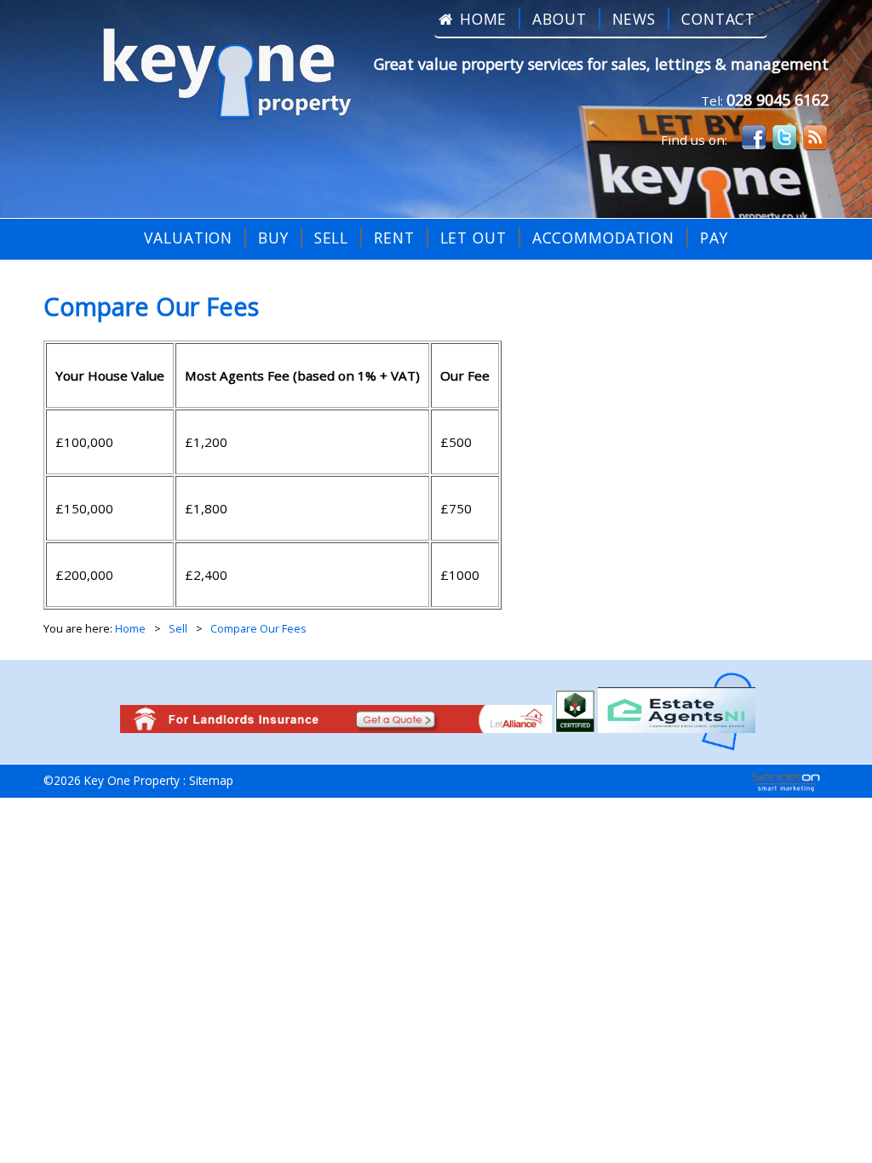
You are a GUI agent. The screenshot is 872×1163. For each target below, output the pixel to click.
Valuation (188, 237)
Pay (714, 237)
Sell (331, 237)
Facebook (753, 138)
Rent (394, 237)
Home (484, 19)
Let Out (473, 237)
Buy (273, 237)
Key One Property (219, 76)
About (559, 19)
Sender (786, 782)
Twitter (784, 138)
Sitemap (211, 780)
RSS (815, 138)
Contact (718, 19)
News (634, 19)
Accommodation (603, 237)
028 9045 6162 (777, 99)
